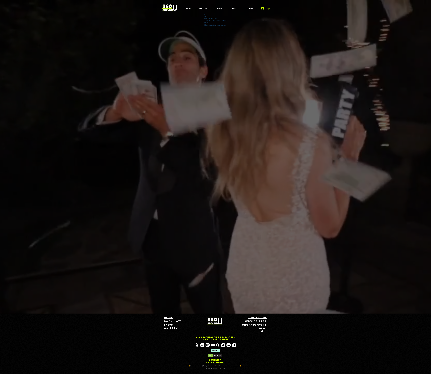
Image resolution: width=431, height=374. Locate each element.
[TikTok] (234, 345)
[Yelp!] (202, 345)
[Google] (197, 345)
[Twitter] (223, 345)
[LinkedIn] (228, 345)
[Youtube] (213, 345)
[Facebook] (217, 345)
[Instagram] (208, 345)
